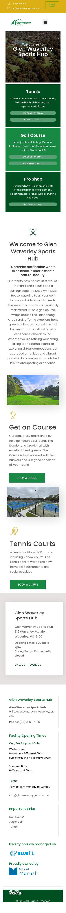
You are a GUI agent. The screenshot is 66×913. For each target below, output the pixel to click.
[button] (45, 22)
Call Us (20, 665)
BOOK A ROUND (27, 478)
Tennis (33, 92)
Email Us (35, 665)
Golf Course (33, 135)
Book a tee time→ (33, 163)
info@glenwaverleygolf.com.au (29, 795)
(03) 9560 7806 (30, 722)
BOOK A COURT (28, 584)
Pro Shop (33, 179)
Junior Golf (16, 822)
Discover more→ (33, 113)
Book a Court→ (33, 119)
